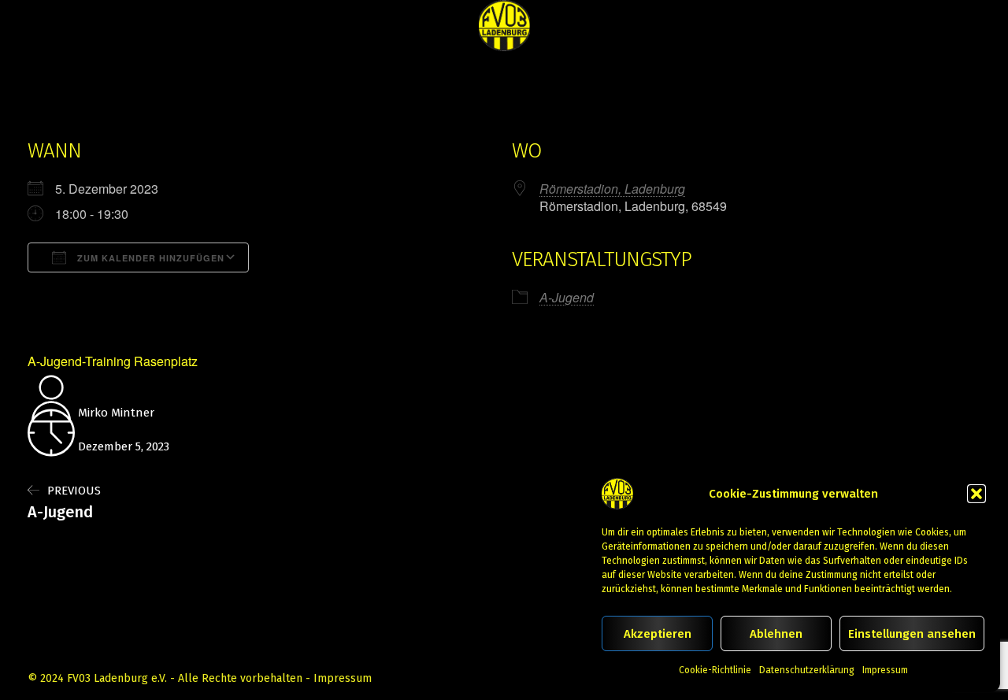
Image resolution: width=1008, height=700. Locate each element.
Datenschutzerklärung (806, 670)
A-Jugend (566, 297)
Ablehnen (776, 634)
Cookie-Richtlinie (715, 670)
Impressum (885, 670)
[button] (976, 494)
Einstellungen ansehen (912, 634)
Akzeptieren (657, 634)
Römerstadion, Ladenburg (612, 189)
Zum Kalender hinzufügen (149, 258)
